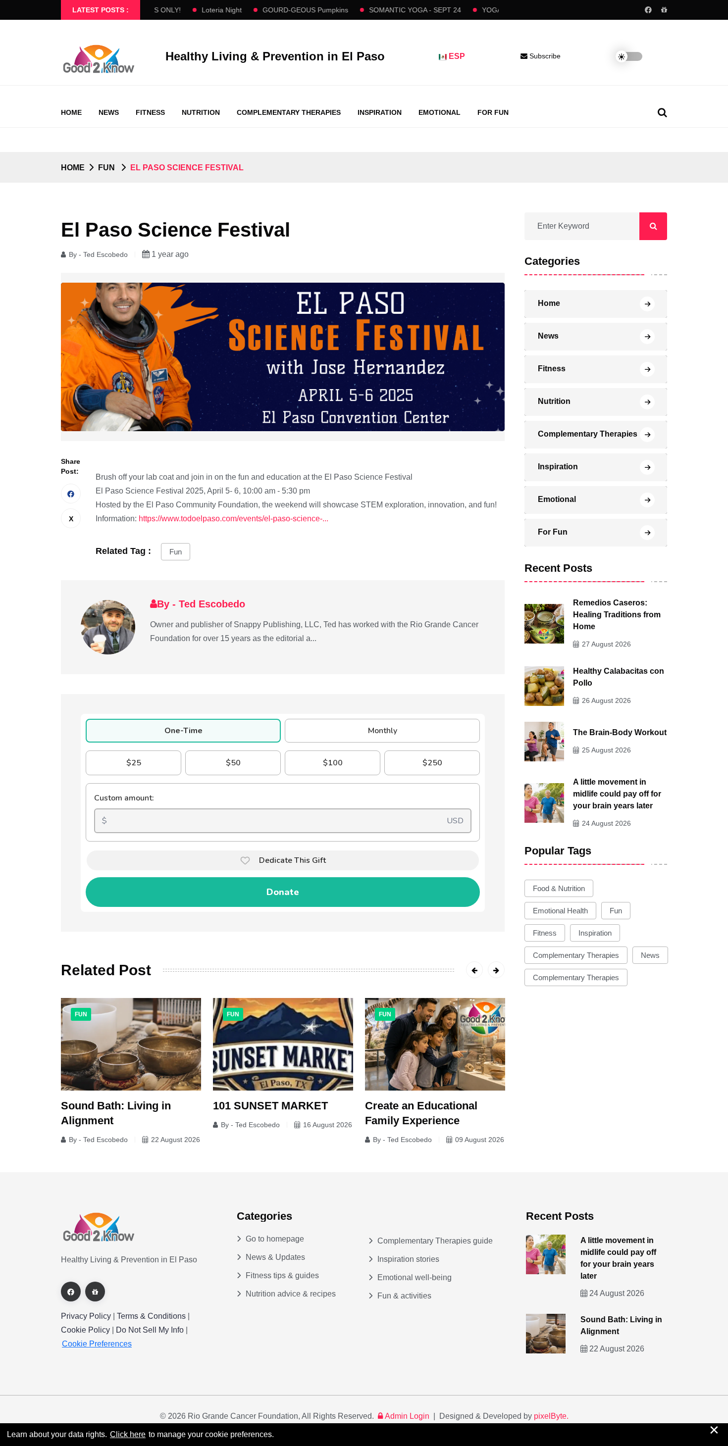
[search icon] (662, 112)
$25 (133, 762)
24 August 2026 (606, 823)
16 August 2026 (327, 1125)
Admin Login (407, 1416)
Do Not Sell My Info (151, 1330)
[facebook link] (648, 9)
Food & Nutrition (559, 888)
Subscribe (544, 56)
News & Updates (275, 1257)
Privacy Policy (86, 1316)
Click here (128, 1434)
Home (71, 112)
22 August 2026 (175, 1140)
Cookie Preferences (97, 1344)
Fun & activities (404, 1296)
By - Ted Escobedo (98, 254)
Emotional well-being (414, 1277)
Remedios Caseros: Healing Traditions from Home (617, 614)
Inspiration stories (408, 1259)
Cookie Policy (86, 1330)
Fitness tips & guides (282, 1275)
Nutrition (201, 112)
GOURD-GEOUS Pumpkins (278, 10)
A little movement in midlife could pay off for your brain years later (617, 794)
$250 (432, 762)
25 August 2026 (606, 750)
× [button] (714, 1430)
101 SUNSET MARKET (270, 1105)
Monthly (382, 730)
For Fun (493, 112)
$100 (333, 762)
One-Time (183, 730)
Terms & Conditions (151, 1316)
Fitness (150, 112)
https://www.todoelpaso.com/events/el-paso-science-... (233, 518)
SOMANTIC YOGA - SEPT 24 (388, 10)
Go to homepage (275, 1239)
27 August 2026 (606, 644)
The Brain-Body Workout (620, 732)
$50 (233, 762)
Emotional (439, 112)
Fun (175, 552)
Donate (282, 892)
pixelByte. (551, 1416)
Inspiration (380, 112)
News (109, 112)
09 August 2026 (479, 1140)
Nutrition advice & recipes (291, 1294)
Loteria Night (194, 10)
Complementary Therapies (289, 112)
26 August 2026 (606, 700)
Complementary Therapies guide (435, 1241)
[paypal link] (664, 9)
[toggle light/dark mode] (621, 56)
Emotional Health (560, 910)
